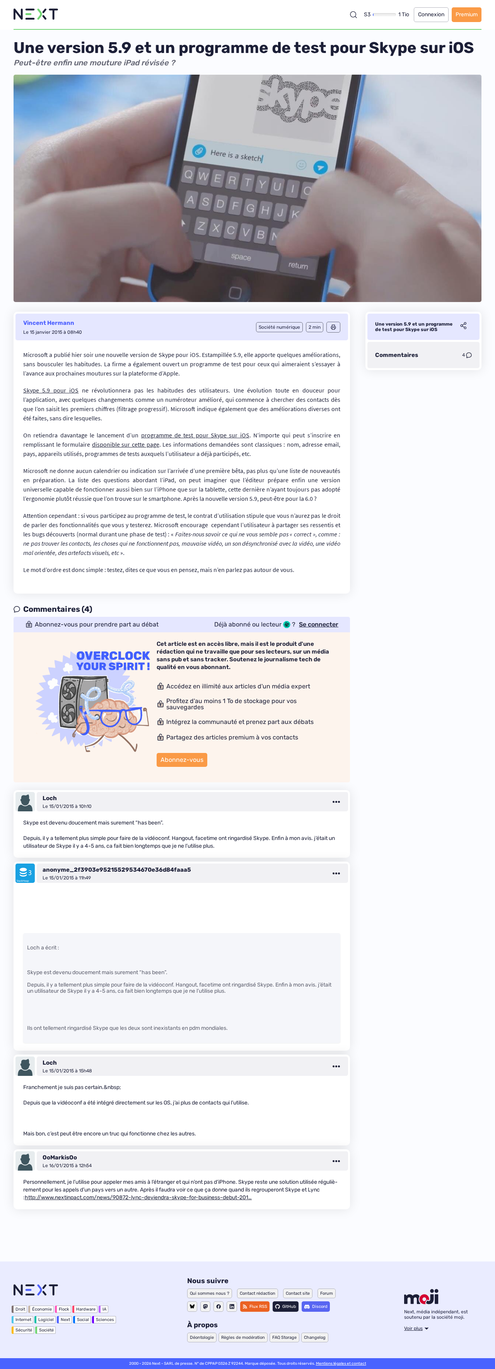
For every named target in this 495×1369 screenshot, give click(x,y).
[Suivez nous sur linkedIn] (232, 1306)
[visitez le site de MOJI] (421, 1302)
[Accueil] (36, 14)
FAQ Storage (284, 1337)
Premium (467, 14)
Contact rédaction (257, 1293)
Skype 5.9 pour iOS (51, 390)
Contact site (298, 1293)
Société (46, 1330)
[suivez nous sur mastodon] (205, 1306)
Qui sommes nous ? (209, 1293)
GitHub (289, 1306)
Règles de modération (243, 1337)
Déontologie (202, 1337)
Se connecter (318, 624)
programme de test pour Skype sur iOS (195, 435)
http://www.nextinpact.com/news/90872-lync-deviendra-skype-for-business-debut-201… (138, 1197)
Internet (23, 1319)
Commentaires (396, 355)
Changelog (315, 1337)
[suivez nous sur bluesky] (192, 1306)
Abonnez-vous (181, 759)
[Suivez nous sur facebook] (218, 1306)
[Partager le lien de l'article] (463, 326)
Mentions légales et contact (341, 1363)
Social (83, 1319)
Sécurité (23, 1330)
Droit (20, 1309)
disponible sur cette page (125, 444)
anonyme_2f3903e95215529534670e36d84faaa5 (117, 869)
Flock (64, 1309)
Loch (50, 798)
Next (65, 1319)
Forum (326, 1293)
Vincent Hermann (48, 322)
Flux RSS (258, 1306)
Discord (320, 1306)
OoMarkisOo (60, 1157)
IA (104, 1309)
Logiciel (46, 1319)
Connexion (431, 14)
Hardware (86, 1309)
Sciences (105, 1319)
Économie (42, 1309)
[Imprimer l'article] (333, 327)
